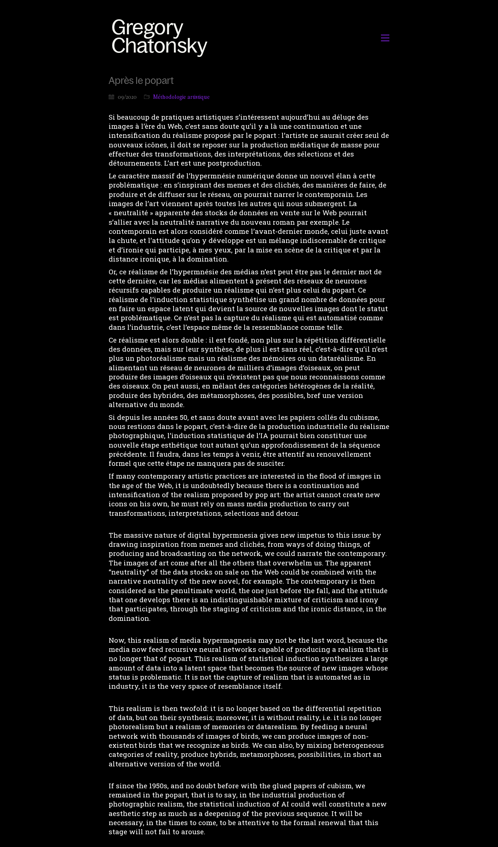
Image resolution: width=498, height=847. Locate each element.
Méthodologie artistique (181, 97)
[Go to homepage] (162, 37)
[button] (385, 38)
